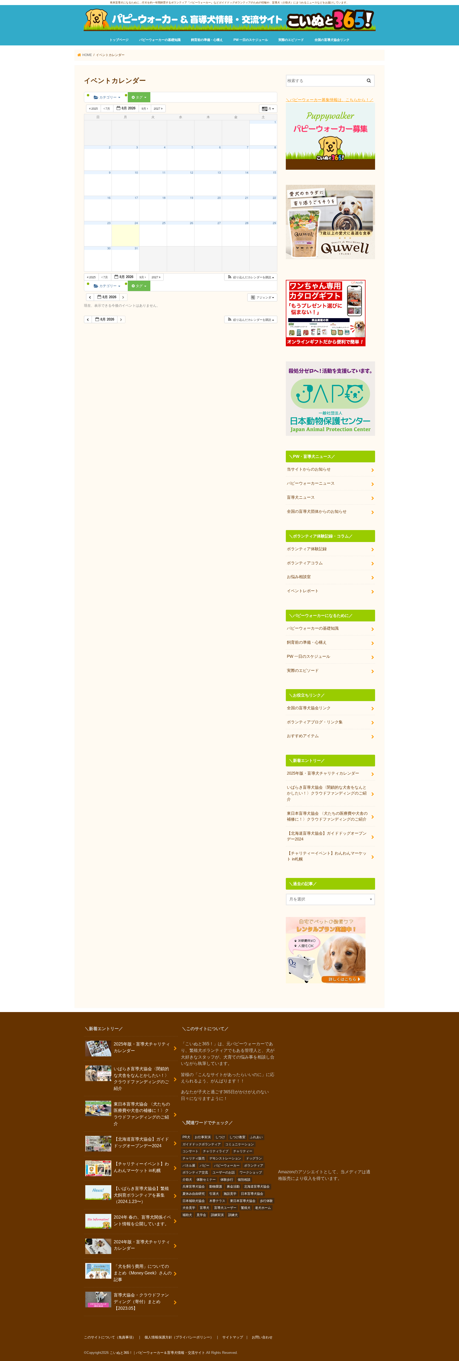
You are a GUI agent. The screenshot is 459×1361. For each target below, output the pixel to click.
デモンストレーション (225, 1158)
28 (246, 223)
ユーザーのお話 (223, 1172)
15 (274, 172)
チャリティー (242, 1151)
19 (191, 198)
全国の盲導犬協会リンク (332, 40)
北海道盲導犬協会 (257, 1186)
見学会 (201, 1215)
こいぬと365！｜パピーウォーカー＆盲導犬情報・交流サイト (157, 1353)
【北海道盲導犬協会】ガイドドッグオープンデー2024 (327, 836)
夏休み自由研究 (193, 1194)
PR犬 (186, 1137)
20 (219, 198)
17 (136, 198)
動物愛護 (215, 1186)
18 (163, 198)
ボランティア (253, 1165)
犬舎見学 (188, 1208)
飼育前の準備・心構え (207, 40)
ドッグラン (254, 1158)
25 (163, 223)
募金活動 (233, 1186)
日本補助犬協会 (193, 1201)
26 (191, 223)
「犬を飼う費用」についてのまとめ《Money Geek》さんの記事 (143, 1273)
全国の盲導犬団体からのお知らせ (317, 511)
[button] (250, 277)
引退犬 (214, 1194)
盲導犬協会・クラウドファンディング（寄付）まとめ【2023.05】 (141, 1301)
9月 (144, 108)
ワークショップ (251, 1172)
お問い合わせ (262, 1337)
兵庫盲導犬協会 (193, 1186)
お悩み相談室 (299, 577)
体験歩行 (226, 1179)
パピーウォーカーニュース (311, 483)
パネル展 (188, 1165)
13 (219, 172)
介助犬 (187, 1179)
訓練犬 (233, 1215)
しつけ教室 (237, 1137)
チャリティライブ (215, 1151)
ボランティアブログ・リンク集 (315, 722)
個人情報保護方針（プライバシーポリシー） (179, 1337)
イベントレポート (303, 591)
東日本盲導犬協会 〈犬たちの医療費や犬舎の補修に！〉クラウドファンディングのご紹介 (327, 816)
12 (191, 172)
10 (136, 172)
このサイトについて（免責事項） (110, 1337)
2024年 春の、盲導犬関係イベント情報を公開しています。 (142, 1220)
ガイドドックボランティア (201, 1144)
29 (274, 223)
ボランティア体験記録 (307, 549)
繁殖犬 (245, 1208)
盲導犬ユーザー (225, 1208)
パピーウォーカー (227, 1165)
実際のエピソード (291, 40)
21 (246, 198)
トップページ (119, 40)
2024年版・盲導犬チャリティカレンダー (142, 1245)
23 (108, 223)
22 (274, 198)
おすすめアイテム (303, 736)
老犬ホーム (263, 1208)
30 (108, 248)
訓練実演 (217, 1215)
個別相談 (244, 1179)
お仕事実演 (203, 1137)
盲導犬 (204, 1208)
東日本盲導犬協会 (243, 1201)
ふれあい (256, 1137)
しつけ (220, 1137)
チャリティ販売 (193, 1158)
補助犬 (187, 1215)
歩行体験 (266, 1201)
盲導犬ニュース (301, 497)
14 (246, 172)
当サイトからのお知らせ (309, 469)
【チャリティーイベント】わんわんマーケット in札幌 (327, 856)
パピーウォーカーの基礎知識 (160, 40)
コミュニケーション (239, 1144)
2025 (95, 108)
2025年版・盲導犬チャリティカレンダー (323, 773)
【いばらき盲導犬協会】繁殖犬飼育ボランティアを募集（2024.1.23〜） (141, 1195)
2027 (157, 108)
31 (136, 248)
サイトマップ (232, 1337)
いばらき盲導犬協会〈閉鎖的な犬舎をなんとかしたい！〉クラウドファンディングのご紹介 (327, 793)
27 (219, 223)
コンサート (190, 1151)
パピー (204, 1165)
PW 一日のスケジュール (250, 40)
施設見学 (230, 1194)
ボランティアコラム (305, 563)
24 (136, 223)
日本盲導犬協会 (252, 1194)
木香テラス (217, 1201)
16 (108, 198)
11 (163, 172)
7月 (108, 108)
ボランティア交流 (195, 1172)
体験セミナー (206, 1179)
